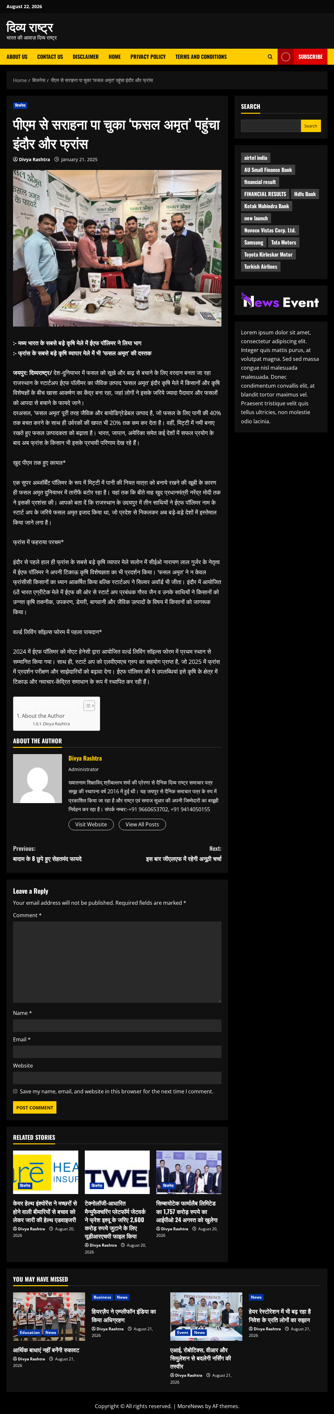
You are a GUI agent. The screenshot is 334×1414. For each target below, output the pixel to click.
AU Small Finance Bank (268, 170)
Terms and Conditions (201, 56)
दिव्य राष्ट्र (30, 26)
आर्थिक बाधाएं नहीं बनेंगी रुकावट (46, 1349)
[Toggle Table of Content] (86, 705)
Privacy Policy (148, 56)
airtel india (255, 157)
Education (30, 1332)
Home (115, 56)
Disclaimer (86, 56)
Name (22, 1013)
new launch (256, 218)
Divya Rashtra (34, 159)
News (50, 1332)
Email (22, 1039)
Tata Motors (283, 242)
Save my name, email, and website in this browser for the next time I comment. (116, 1091)
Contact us (50, 56)
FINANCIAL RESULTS (265, 194)
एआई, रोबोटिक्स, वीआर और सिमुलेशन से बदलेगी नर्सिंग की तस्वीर (200, 1357)
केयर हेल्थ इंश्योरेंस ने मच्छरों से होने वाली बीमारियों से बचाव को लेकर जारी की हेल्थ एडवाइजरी (45, 1211)
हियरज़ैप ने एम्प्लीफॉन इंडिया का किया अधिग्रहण (124, 1315)
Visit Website (91, 824)
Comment (27, 915)
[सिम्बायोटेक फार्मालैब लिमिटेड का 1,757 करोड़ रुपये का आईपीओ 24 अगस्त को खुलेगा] (188, 1172)
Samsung (253, 242)
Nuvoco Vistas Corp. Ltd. (270, 230)
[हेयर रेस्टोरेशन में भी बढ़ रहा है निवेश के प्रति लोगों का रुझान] (285, 1297)
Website (23, 1065)
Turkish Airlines (260, 266)
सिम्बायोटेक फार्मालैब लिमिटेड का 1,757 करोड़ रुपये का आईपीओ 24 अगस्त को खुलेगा (187, 1211)
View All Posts (142, 824)
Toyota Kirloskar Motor (268, 254)
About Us (17, 56)
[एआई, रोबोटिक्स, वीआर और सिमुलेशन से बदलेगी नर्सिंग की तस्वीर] (206, 1316)
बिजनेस (20, 105)
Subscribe (310, 56)
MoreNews (190, 1406)
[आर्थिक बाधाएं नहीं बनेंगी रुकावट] (49, 1316)
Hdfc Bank (305, 194)
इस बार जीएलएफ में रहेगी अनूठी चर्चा (183, 853)
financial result (260, 182)
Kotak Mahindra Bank (266, 206)
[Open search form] (270, 56)
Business (102, 1297)
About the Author (43, 715)
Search (250, 106)
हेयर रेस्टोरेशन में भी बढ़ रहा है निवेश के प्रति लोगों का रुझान (280, 1315)
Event (183, 1332)
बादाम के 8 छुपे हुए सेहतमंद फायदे (47, 853)
